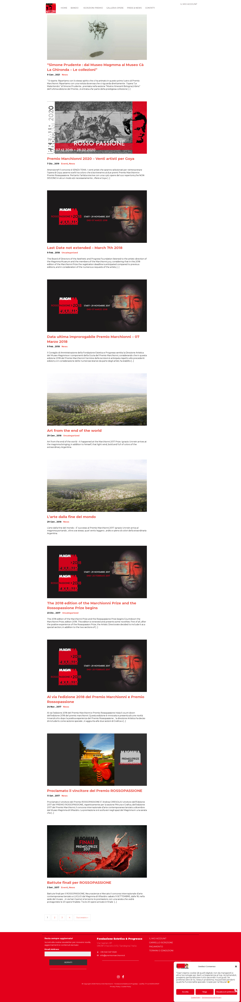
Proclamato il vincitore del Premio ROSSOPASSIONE (94, 791)
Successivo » (82, 917)
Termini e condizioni (161, 950)
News (65, 75)
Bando (74, 8)
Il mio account (188, 4)
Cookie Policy (196, 997)
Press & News (134, 8)
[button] (236, 966)
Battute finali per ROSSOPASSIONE (79, 882)
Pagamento (156, 946)
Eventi (64, 164)
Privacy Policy (115, 986)
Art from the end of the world (74, 430)
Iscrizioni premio (93, 8)
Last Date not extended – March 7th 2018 (84, 248)
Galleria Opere (115, 8)
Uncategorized (70, 252)
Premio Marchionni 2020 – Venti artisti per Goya (90, 158)
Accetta (185, 992)
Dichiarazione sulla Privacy (211, 997)
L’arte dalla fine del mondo (71, 517)
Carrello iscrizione (161, 942)
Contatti (150, 8)
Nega (204, 992)
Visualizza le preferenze (226, 992)
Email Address (52, 949)
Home (64, 8)
